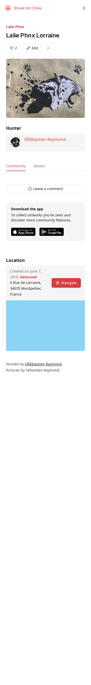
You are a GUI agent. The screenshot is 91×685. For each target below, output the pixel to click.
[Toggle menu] (84, 8)
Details (39, 165)
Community (16, 165)
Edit (35, 48)
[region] (45, 325)
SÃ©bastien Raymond (45, 139)
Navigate (69, 282)
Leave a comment (48, 188)
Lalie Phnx (15, 26)
